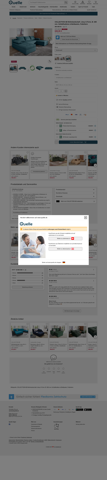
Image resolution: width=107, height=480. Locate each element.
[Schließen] (85, 217)
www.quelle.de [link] (52, 262)
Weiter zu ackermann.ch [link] (63, 238)
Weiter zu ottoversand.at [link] (63, 248)
